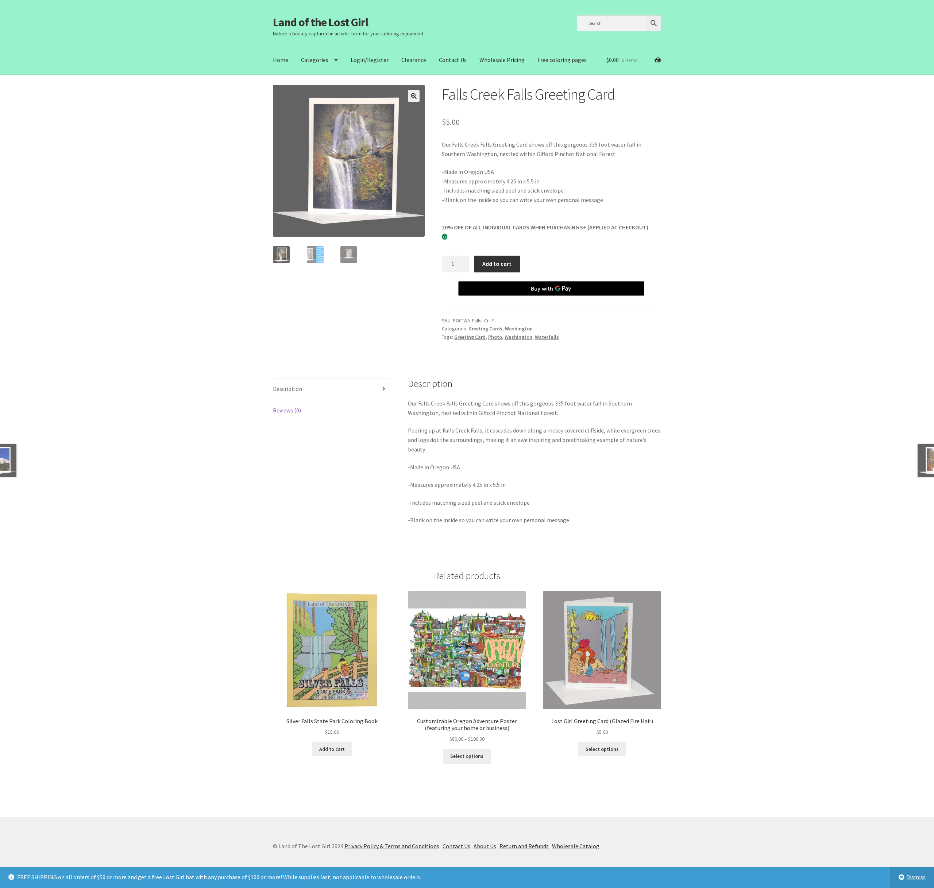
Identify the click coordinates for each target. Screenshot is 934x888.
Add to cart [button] (332, 749)
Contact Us (453, 59)
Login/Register (370, 59)
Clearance (413, 59)
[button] (414, 96)
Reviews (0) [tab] (287, 410)
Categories (314, 59)
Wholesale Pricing (502, 59)
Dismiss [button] (916, 877)
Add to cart (497, 263)
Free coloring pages (562, 59)
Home (280, 59)
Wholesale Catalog (575, 846)
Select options (466, 756)
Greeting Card (470, 337)
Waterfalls (547, 337)
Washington (519, 328)
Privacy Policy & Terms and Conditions (391, 846)
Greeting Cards (485, 328)
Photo (495, 337)
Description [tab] (287, 388)
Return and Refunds (524, 846)
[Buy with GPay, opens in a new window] (551, 288)
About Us (485, 846)
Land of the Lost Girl (320, 22)
